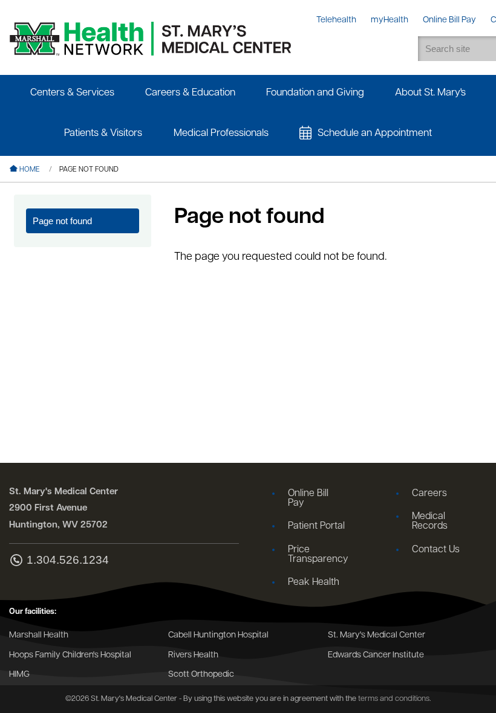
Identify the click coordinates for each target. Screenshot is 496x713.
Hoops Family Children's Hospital (70, 655)
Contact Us (436, 550)
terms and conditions (393, 699)
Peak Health (313, 582)
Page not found (62, 221)
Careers (429, 493)
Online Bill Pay (308, 498)
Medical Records (430, 521)
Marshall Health (38, 635)
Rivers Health (193, 655)
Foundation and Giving (315, 93)
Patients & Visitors (103, 133)
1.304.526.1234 (68, 560)
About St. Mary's (430, 93)
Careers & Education (190, 93)
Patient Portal (316, 526)
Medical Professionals (221, 133)
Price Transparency (318, 554)
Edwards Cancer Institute (376, 655)
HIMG (19, 674)
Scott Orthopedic (201, 674)
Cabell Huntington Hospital (218, 635)
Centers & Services (72, 93)
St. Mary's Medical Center (376, 635)
